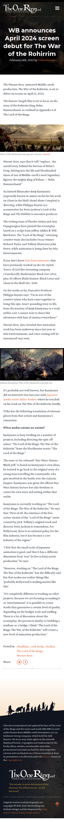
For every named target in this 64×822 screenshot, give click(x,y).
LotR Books (37, 646)
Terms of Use (32, 812)
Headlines (23, 646)
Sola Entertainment (37, 260)
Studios (50, 646)
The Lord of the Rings (30, 651)
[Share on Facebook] (25, 662)
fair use (47, 756)
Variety (46, 154)
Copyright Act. (14, 760)
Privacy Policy (18, 812)
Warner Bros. (25, 655)
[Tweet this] (19, 662)
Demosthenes (46, 60)
